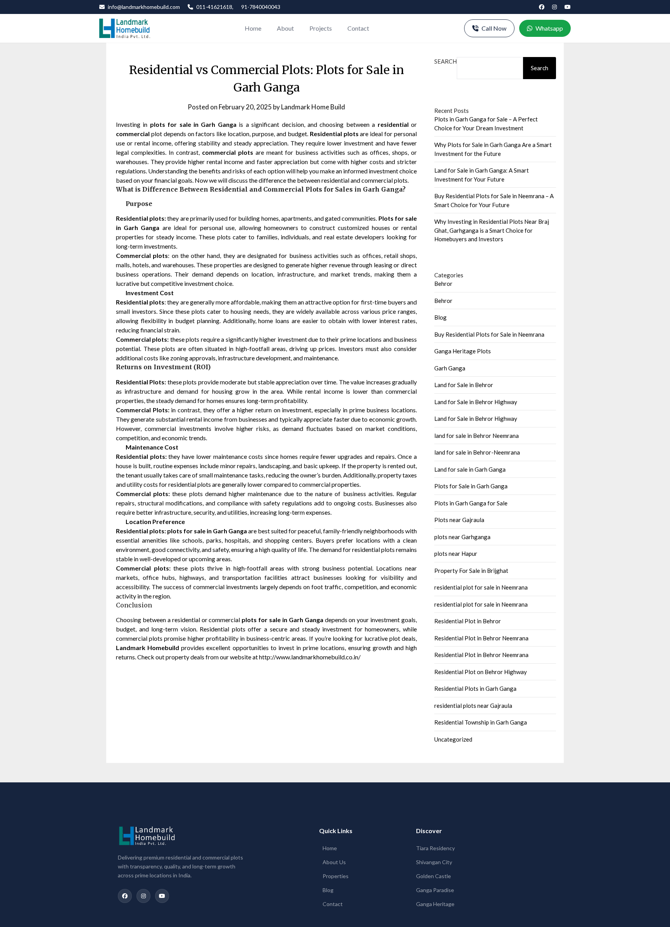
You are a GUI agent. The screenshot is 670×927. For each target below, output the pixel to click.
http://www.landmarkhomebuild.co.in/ (310, 657)
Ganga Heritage (435, 904)
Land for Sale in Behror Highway (475, 401)
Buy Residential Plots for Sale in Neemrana (489, 334)
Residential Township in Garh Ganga (480, 722)
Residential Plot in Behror (467, 620)
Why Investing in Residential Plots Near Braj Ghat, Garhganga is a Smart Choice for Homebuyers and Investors (491, 230)
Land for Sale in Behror (463, 384)
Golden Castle (433, 876)
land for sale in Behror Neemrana (476, 435)
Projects (320, 28)
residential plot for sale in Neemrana (481, 587)
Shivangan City (434, 862)
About (285, 28)
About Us (334, 862)
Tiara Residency (435, 848)
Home (253, 28)
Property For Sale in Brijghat (471, 570)
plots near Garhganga (462, 536)
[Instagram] (554, 7)
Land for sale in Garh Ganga (470, 469)
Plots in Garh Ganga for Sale (471, 503)
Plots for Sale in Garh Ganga (471, 486)
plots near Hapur (455, 553)
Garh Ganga (449, 368)
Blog (440, 317)
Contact (358, 28)
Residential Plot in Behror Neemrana (481, 638)
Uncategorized (453, 739)
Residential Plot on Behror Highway (480, 671)
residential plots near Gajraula (473, 705)
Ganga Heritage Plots (462, 351)
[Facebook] (541, 7)
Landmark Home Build (313, 107)
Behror (443, 283)
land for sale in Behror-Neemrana (477, 452)
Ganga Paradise (435, 890)
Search (445, 61)
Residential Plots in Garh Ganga (475, 688)
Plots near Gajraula (459, 519)
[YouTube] (568, 7)
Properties (336, 876)
